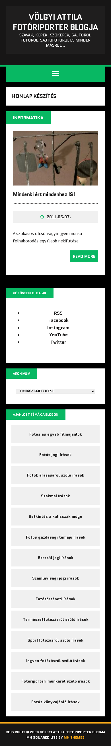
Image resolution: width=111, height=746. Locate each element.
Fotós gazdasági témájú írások (55, 537)
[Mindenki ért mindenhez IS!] (55, 181)
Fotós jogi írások (55, 455)
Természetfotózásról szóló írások (56, 619)
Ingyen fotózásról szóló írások (55, 660)
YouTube (58, 334)
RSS (58, 313)
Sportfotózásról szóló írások (55, 640)
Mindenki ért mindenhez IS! (44, 194)
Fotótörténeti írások (55, 599)
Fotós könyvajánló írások (55, 702)
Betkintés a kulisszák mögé (55, 516)
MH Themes (74, 737)
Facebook (58, 320)
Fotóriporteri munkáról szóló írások (55, 681)
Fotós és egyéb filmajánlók (55, 434)
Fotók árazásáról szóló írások (55, 475)
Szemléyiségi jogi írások (55, 578)
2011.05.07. (59, 217)
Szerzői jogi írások (55, 557)
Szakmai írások (55, 496)
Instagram (58, 327)
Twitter (58, 342)
